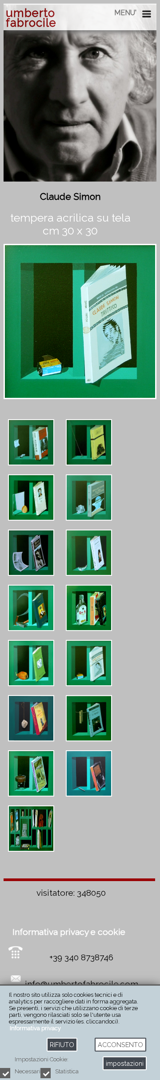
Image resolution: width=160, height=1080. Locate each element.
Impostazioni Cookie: (41, 1059)
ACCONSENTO (120, 1044)
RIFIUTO (62, 1044)
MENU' (125, 12)
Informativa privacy (35, 1028)
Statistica (67, 1071)
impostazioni (125, 1063)
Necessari (27, 1071)
